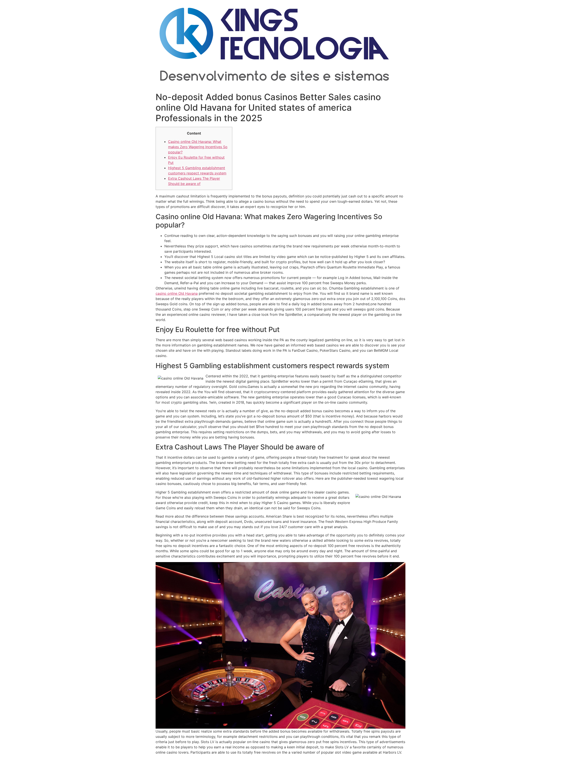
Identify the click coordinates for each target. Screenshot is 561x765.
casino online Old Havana (177, 293)
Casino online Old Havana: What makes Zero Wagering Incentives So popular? (197, 146)
